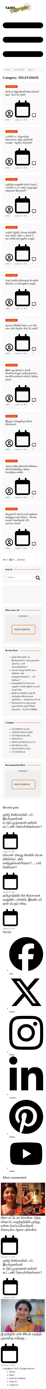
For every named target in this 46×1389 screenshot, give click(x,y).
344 (18, 560)
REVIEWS (16, 745)
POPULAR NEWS (20, 742)
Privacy (12, 1372)
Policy (11, 1375)
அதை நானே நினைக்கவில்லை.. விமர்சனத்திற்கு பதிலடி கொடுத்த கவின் (21, 469)
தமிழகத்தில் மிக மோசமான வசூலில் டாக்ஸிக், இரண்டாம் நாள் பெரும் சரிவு (26, 686)
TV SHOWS (17, 752)
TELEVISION (11, 87)
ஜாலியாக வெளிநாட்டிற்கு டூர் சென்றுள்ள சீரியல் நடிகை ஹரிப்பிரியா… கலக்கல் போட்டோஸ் (26, 696)
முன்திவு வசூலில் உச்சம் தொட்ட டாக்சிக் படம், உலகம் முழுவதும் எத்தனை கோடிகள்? (21, 187)
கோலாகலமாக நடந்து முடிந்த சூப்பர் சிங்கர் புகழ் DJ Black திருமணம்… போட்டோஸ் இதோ (24, 706)
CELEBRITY (17, 729)
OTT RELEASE (19, 736)
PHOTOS (16, 739)
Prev (5, 560)
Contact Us (13, 1385)
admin (7, 120)
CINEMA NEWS (19, 732)
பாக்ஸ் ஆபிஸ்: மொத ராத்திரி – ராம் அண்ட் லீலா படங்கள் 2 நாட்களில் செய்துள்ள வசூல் (21, 235)
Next (23, 560)
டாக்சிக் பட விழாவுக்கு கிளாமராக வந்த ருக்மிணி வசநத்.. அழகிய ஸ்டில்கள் (19, 139)
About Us (13, 1381)
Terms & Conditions (17, 1378)
